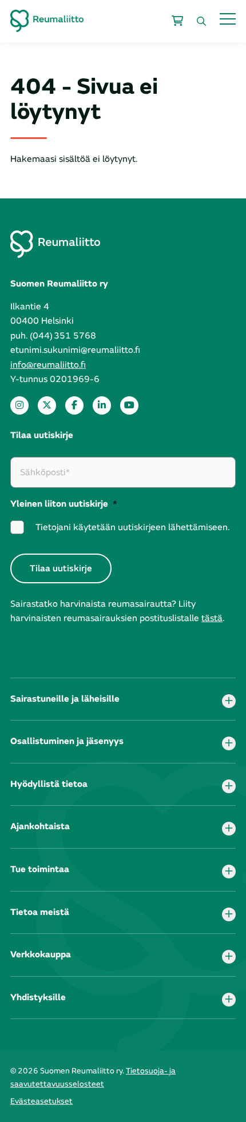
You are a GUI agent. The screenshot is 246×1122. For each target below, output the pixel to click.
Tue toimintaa (39, 869)
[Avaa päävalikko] (228, 18)
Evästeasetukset (41, 1101)
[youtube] (129, 405)
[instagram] (19, 405)
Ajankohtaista (40, 826)
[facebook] (74, 405)
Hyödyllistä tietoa (49, 784)
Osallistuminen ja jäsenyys (67, 741)
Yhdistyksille (38, 997)
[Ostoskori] (177, 21)
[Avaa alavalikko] (229, 701)
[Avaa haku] (201, 21)
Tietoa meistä (39, 912)
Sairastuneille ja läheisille (65, 699)
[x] (47, 405)
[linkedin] (102, 405)
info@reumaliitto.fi (48, 365)
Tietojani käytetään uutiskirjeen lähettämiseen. (132, 527)
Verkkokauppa (40, 954)
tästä (212, 618)
